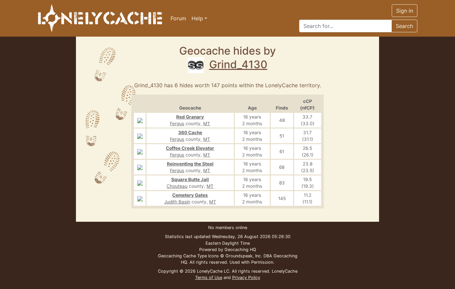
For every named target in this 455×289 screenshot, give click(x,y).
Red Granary (190, 117)
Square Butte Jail (190, 179)
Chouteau (177, 186)
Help (197, 18)
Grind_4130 (238, 64)
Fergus (177, 123)
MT (206, 123)
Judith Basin (177, 201)
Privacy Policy (246, 277)
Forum (178, 18)
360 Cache (190, 132)
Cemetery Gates (190, 195)
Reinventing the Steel (190, 163)
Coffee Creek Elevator (190, 148)
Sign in (404, 10)
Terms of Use (208, 277)
